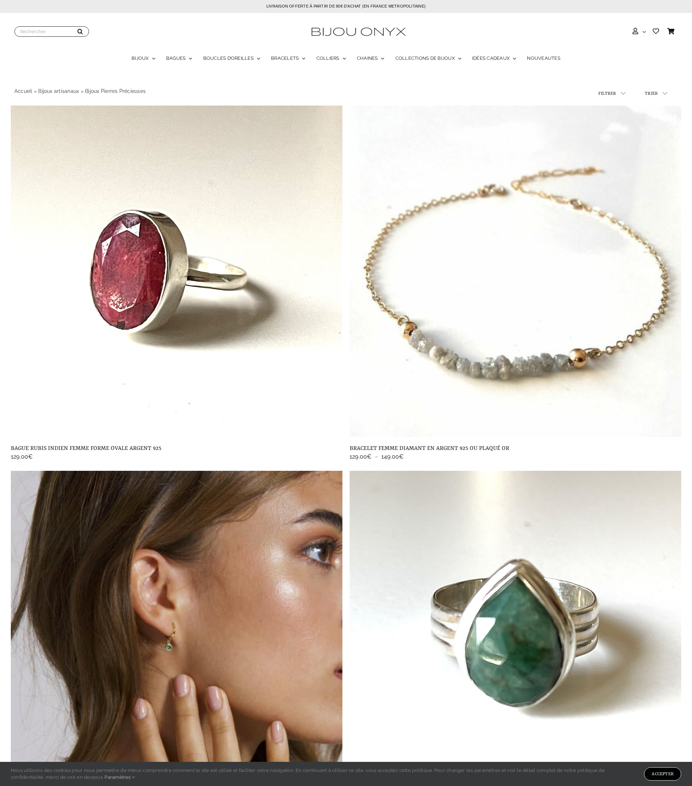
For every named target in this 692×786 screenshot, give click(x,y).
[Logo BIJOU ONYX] (358, 26)
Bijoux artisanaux (58, 91)
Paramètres (118, 777)
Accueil (23, 91)
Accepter (663, 774)
